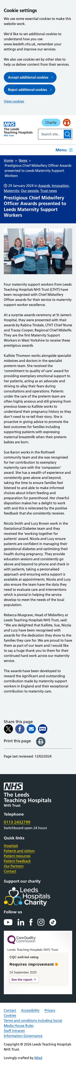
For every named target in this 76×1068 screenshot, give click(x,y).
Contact (10, 871)
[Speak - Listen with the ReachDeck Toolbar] (67, 122)
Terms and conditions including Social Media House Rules (33, 1023)
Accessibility (30, 1010)
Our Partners (13, 866)
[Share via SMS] (42, 729)
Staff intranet (14, 1031)
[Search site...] (50, 134)
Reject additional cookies (27, 90)
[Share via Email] (31, 729)
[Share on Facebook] (19, 729)
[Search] (67, 134)
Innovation (60, 186)
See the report (21, 979)
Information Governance (23, 1036)
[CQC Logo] (21, 943)
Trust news (48, 191)
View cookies (14, 101)
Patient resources (17, 856)
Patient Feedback (17, 861)
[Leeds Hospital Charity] (34, 896)
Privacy (50, 1010)
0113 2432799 (17, 822)
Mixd (38, 1058)
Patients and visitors (19, 851)
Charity (51, 122)
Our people (30, 191)
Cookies (10, 1015)
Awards (44, 186)
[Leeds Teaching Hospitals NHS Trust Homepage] (18, 129)
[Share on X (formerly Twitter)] (8, 729)
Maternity (11, 191)
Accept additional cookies (28, 77)
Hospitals (11, 846)
